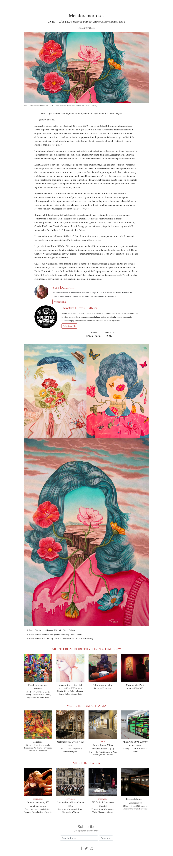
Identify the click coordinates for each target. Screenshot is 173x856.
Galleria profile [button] (69, 326)
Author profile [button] (60, 301)
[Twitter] (86, 848)
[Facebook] (81, 848)
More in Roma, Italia (87, 705)
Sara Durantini (87, 28)
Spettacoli (38, 799)
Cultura (103, 742)
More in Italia (86, 762)
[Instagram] (91, 848)
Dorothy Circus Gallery (79, 307)
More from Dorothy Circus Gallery (86, 649)
